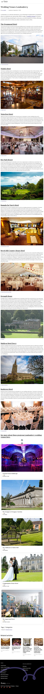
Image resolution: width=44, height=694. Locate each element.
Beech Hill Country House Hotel (13, 251)
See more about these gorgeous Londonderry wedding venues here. (21, 436)
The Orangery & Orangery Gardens (12, 512)
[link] (1, 687)
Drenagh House (6, 296)
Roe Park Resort (7, 160)
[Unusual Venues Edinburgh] (22, 458)
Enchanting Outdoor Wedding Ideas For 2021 (16, 648)
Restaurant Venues (4, 676)
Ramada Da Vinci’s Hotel (10, 205)
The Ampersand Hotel (9, 619)
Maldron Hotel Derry (8, 343)
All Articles (25, 666)
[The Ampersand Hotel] (22, 603)
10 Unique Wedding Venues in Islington (5, 648)
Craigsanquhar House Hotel (10, 583)
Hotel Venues (3, 672)
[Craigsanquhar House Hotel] (22, 568)
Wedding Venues (9, 629)
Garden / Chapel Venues (5, 667)
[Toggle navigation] (2, 2)
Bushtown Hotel (7, 389)
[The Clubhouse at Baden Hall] (22, 532)
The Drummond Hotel (9, 24)
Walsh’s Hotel (6, 69)
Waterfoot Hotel (7, 114)
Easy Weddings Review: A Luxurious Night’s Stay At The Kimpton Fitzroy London (27, 650)
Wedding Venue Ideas (27, 668)
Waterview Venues (4, 678)
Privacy (17, 685)
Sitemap (13, 685)
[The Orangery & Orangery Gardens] (22, 495)
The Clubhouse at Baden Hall (11, 547)
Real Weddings (25, 669)
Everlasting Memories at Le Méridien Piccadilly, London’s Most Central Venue (38, 650)
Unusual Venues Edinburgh (10, 473)
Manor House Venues (4, 674)
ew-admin (4, 10)
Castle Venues (3, 665)
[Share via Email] (22, 443)
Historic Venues (3, 670)
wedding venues (31, 16)
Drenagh (2, 339)
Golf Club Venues (4, 669)
